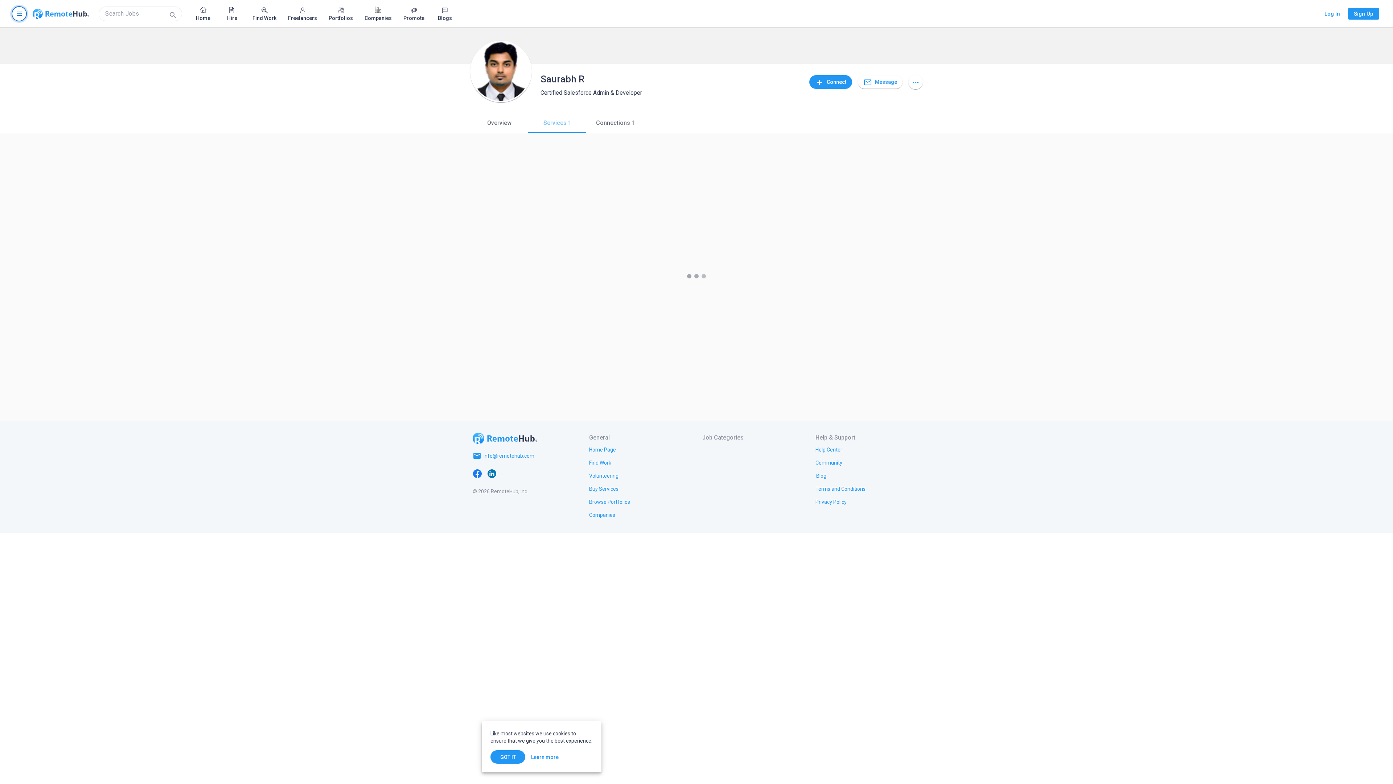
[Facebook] (477, 473)
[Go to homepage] (61, 14)
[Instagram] (521, 473)
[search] (140, 13)
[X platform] (506, 473)
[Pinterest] (535, 473)
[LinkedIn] (492, 473)
